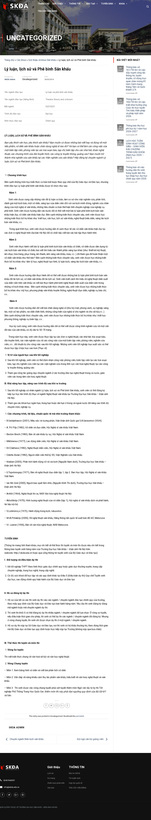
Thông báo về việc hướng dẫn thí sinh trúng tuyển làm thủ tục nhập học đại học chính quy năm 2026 (136, 173)
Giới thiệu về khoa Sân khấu (42, 60)
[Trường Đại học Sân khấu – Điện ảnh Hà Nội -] (17, 7)
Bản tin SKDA (74, 773)
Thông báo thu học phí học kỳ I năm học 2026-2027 (136, 128)
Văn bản (50, 788)
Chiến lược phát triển (56, 783)
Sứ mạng (51, 778)
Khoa (122, 4)
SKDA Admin (9, 79)
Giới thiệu (57, 4)
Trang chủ (43, 4)
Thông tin (74, 4)
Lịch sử (50, 773)
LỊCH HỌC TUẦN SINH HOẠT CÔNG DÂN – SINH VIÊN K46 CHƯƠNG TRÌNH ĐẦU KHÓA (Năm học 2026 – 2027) (135, 149)
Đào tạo (90, 4)
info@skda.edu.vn (11, 787)
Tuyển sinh (107, 4)
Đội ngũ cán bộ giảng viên (90, 739)
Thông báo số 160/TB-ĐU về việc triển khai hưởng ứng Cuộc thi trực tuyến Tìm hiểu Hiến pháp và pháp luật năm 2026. (136, 108)
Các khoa (21, 60)
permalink (80, 716)
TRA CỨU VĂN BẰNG (47, 11)
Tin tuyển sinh (74, 778)
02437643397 (9, 780)
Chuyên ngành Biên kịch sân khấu (26, 739)
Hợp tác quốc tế (75, 783)
